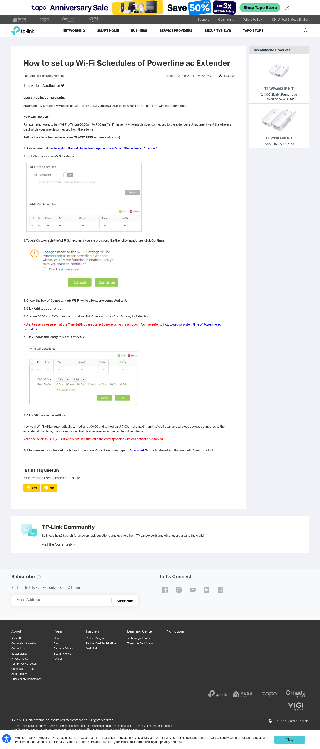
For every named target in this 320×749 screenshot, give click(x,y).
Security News (62, 653)
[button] (62, 87)
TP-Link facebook (165, 589)
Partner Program (95, 638)
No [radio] (51, 487)
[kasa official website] (20, 19)
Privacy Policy (19, 658)
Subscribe (125, 600)
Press (58, 631)
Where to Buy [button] (252, 19)
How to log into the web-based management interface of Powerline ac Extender (101, 148)
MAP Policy (93, 648)
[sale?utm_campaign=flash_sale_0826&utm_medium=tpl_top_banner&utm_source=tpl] (160, 7)
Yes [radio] (34, 487)
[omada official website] (68, 19)
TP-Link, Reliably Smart (22, 29)
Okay (289, 739)
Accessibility (19, 673)
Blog (56, 643)
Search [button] (306, 30)
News (57, 638)
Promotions (175, 631)
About (16, 631)
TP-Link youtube (192, 589)
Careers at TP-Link (22, 668)
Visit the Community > (59, 544)
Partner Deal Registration (101, 643)
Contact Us (18, 648)
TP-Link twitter (220, 589)
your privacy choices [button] (167, 742)
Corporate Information (24, 643)
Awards (58, 658)
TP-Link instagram (179, 589)
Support (203, 19)
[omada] (296, 694)
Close (287, 8)
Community (226, 19)
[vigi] (296, 706)
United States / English (293, 19)
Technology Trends (138, 638)
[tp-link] (217, 694)
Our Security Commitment (26, 679)
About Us (16, 638)
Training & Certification (140, 643)
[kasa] (243, 694)
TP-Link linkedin (206, 589)
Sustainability (19, 653)
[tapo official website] (44, 19)
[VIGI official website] (93, 19)
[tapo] (269, 694)
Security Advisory (64, 648)
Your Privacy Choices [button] (24, 663)
